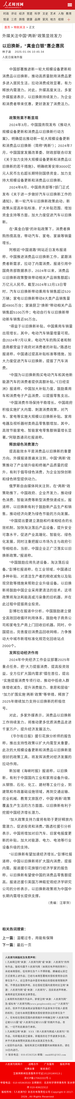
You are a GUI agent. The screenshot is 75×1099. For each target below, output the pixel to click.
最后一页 (24, 945)
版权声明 (65, 1064)
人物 (61, 13)
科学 (37, 13)
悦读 (6, 19)
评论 (14, 13)
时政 (6, 13)
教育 (69, 13)
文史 (45, 13)
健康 (29, 19)
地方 (53, 19)
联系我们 (45, 1069)
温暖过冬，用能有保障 (35, 938)
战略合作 (33, 1064)
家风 (45, 19)
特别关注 (19, 27)
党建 (29, 13)
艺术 (53, 13)
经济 (22, 13)
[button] (69, 19)
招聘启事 (30, 1069)
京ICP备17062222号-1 (37, 1078)
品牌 (37, 19)
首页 (7, 27)
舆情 (22, 19)
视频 (61, 19)
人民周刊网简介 (14, 1064)
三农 (14, 19)
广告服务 (49, 1064)
